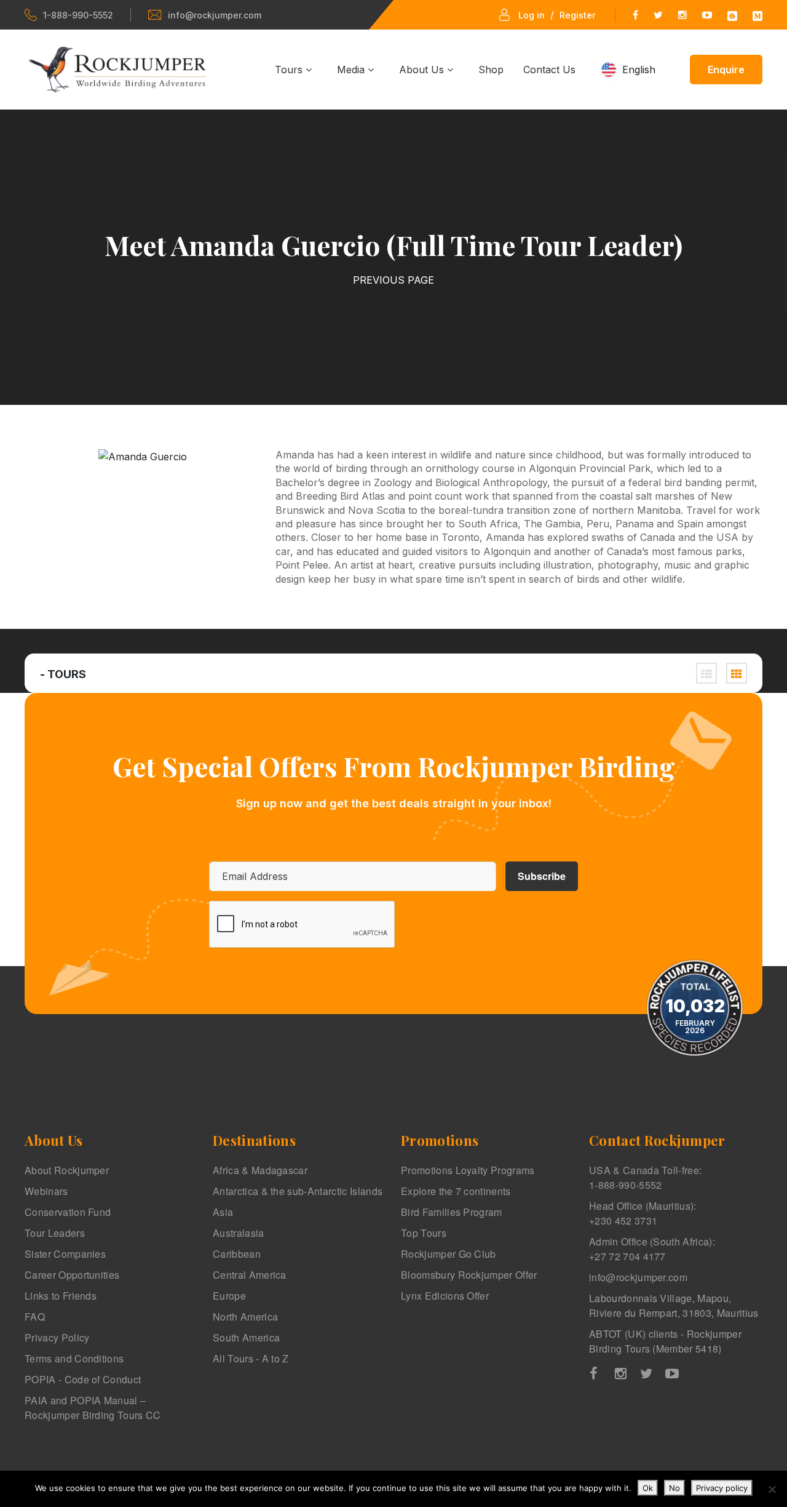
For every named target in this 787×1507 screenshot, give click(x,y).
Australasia (238, 1233)
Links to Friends (61, 1296)
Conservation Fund (68, 1212)
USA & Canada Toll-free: (645, 1177)
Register (577, 15)
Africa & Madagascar (260, 1170)
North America (245, 1316)
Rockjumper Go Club (448, 1254)
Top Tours (423, 1233)
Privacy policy (722, 1488)
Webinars (46, 1191)
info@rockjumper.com (214, 15)
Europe (229, 1296)
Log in (531, 15)
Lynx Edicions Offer (445, 1296)
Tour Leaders (55, 1233)
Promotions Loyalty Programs (468, 1170)
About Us (423, 69)
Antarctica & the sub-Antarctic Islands (297, 1191)
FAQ (35, 1316)
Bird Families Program (451, 1212)
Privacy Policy (57, 1337)
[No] (771, 1489)
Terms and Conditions (74, 1358)
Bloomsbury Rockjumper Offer (469, 1275)
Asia (223, 1212)
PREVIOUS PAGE (393, 280)
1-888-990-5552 (78, 15)
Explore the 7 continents (456, 1191)
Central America (250, 1275)
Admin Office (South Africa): (652, 1248)
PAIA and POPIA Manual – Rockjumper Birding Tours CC (93, 1407)
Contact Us (549, 69)
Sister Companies (65, 1254)
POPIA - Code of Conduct (83, 1379)
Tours (290, 69)
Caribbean (237, 1254)
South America (246, 1337)
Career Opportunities (72, 1275)
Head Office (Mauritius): (643, 1213)
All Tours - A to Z (251, 1358)
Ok (648, 1488)
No (674, 1488)
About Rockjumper (67, 1170)
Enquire (726, 69)
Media (352, 69)
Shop (491, 69)
